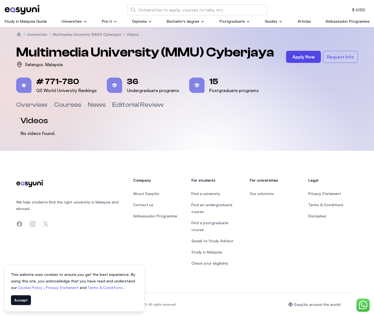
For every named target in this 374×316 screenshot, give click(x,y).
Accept (21, 300)
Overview (31, 104)
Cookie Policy (31, 287)
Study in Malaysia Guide (25, 21)
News (97, 104)
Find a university (205, 193)
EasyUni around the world (317, 304)
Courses (67, 104)
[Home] (19, 34)
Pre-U (107, 21)
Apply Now (303, 57)
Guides (271, 21)
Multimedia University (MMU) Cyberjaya (87, 34)
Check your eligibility (209, 263)
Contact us (143, 204)
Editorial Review (137, 104)
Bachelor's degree (183, 21)
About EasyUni (146, 193)
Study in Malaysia (206, 252)
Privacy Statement (63, 287)
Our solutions (262, 193)
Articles (304, 21)
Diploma (139, 21)
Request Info (340, 57)
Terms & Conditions (106, 287)
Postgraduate (232, 21)
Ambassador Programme (348, 21)
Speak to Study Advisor (212, 240)
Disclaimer (317, 216)
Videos (132, 34)
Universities (72, 21)
